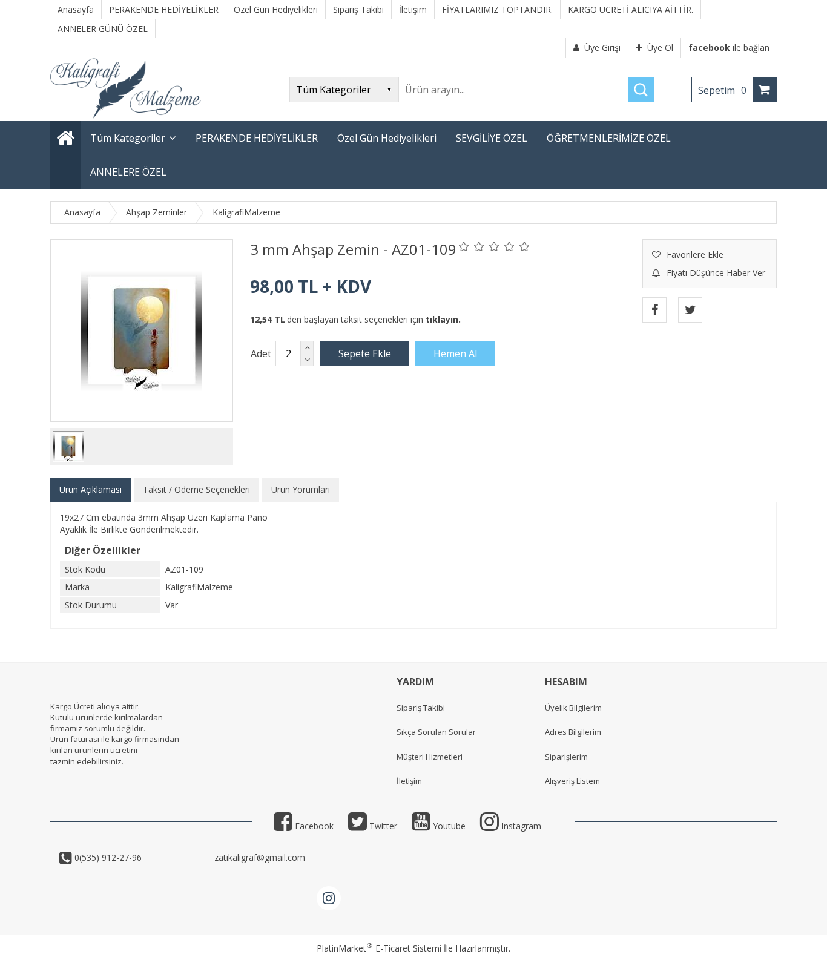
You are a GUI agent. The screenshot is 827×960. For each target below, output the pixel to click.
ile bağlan (728, 47)
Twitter (382, 826)
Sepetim (722, 90)
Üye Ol (660, 47)
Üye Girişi (602, 47)
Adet (261, 353)
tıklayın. (443, 319)
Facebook (313, 826)
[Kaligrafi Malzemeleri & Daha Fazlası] (125, 115)
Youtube (448, 826)
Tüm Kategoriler (127, 138)
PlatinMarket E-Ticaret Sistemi (379, 948)
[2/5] (471, 246)
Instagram (520, 826)
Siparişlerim (566, 756)
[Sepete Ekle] (364, 353)
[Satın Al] (455, 353)
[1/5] (464, 246)
